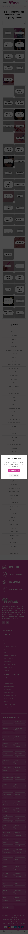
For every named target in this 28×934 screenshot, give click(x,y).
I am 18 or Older (14, 470)
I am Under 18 (14, 475)
